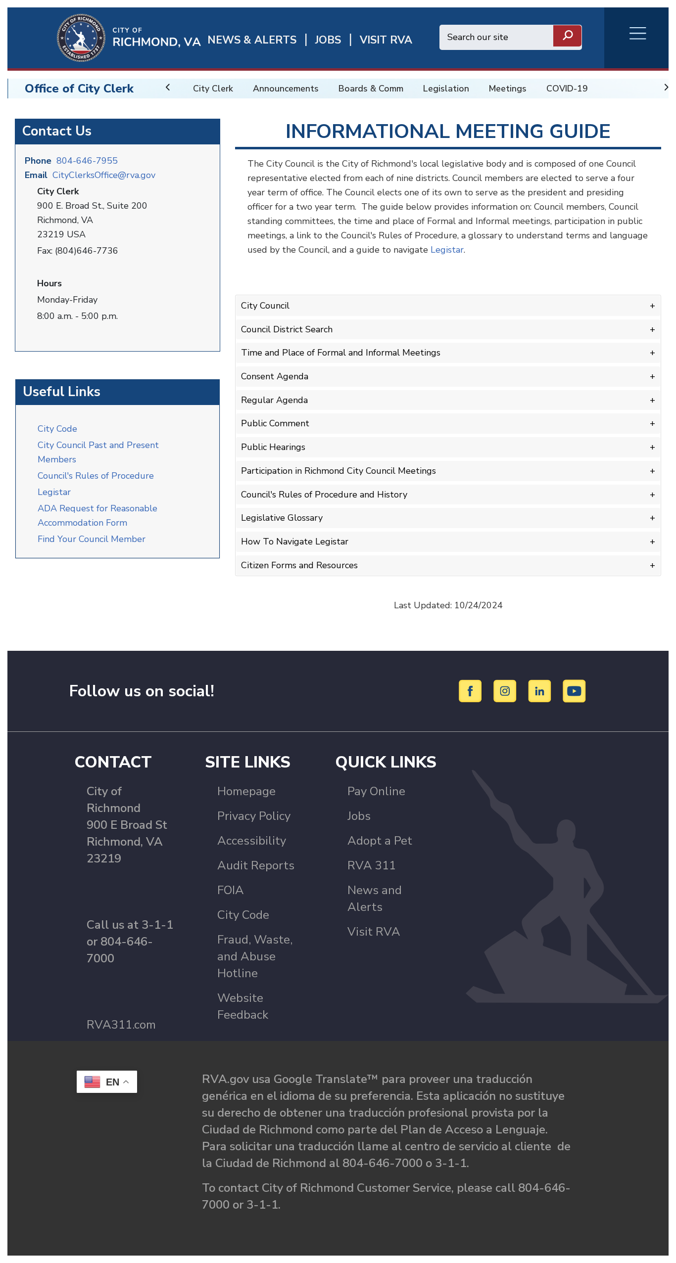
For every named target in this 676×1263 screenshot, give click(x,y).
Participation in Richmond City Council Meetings (338, 471)
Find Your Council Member (91, 539)
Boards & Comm (370, 88)
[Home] (104, 37)
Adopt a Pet (379, 841)
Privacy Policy (253, 816)
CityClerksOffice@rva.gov (103, 175)
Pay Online (376, 791)
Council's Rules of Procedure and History (324, 494)
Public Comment (275, 423)
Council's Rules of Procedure (96, 476)
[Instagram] (506, 690)
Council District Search (287, 329)
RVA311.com (121, 1025)
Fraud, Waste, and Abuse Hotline (254, 956)
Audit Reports (255, 865)
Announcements (286, 88)
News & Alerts (251, 40)
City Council (265, 306)
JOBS (328, 40)
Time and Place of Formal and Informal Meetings (340, 353)
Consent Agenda (274, 376)
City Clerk (213, 88)
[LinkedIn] (541, 690)
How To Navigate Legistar (294, 541)
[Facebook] (471, 690)
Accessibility (251, 841)
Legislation (446, 88)
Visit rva (386, 40)
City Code (57, 429)
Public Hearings (273, 447)
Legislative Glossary (282, 518)
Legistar (54, 492)
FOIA (230, 890)
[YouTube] (574, 690)
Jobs (359, 816)
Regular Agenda (274, 400)
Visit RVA (373, 932)
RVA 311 (371, 865)
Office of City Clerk (79, 88)
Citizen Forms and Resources (299, 565)
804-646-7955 (87, 161)
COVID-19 (567, 88)
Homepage (246, 791)
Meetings (508, 88)
